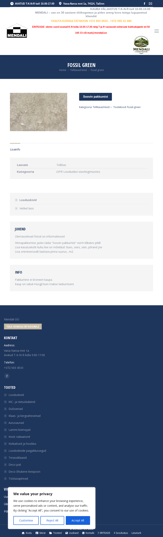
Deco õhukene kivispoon (24, 471)
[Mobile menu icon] (156, 31)
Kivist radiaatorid (19, 437)
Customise (26, 520)
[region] (51, 508)
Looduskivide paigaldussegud (27, 451)
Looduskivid (28, 200)
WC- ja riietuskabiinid (22, 402)
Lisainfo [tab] (15, 149)
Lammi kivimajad (19, 430)
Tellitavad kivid (101, 107)
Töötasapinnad (18, 478)
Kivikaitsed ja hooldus (22, 444)
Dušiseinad (16, 409)
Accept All (78, 520)
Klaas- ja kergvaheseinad (25, 416)
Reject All (52, 520)
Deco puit (15, 464)
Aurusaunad (16, 423)
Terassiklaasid (18, 457)
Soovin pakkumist (95, 96)
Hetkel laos (26, 208)
